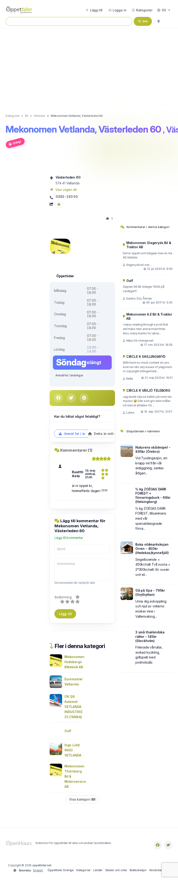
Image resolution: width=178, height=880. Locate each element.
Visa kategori (82, 799)
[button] (163, 10)
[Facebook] (157, 845)
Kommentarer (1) (76, 450)
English (38, 870)
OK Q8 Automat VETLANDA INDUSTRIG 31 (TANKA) (73, 706)
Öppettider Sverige (61, 870)
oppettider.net (41, 865)
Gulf (67, 731)
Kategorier (83, 870)
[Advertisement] (89, 66)
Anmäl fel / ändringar (69, 375)
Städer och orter (116, 870)
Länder (98, 870)
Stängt (17, 142)
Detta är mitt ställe (108, 434)
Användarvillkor (159, 870)
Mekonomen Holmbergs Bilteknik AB (74, 662)
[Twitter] (168, 845)
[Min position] (158, 21)
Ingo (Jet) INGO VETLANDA (72, 750)
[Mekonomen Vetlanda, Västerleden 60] (60, 246)
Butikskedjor (138, 870)
